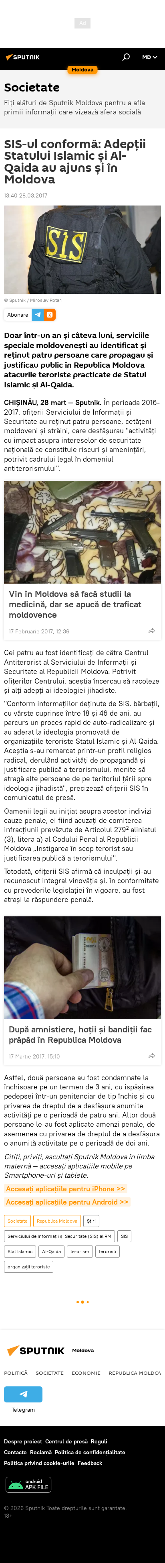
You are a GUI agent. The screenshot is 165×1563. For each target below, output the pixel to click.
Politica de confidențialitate (90, 1452)
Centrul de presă (66, 1441)
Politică (16, 1372)
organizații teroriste (29, 1267)
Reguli (99, 1441)
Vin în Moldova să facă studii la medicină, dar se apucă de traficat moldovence (75, 604)
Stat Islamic (20, 1251)
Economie (86, 1372)
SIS (124, 1236)
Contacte (15, 1452)
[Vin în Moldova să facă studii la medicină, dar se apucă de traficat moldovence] (82, 532)
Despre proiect (23, 1441)
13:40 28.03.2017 (25, 195)
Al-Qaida (51, 1251)
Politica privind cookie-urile (39, 1463)
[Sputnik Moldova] (24, 60)
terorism (79, 1251)
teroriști (107, 1251)
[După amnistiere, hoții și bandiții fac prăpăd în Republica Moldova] (82, 967)
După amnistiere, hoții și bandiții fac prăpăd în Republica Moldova (80, 1034)
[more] (152, 631)
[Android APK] (28, 1486)
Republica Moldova (57, 1221)
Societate (17, 1221)
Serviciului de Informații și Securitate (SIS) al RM (59, 1236)
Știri (91, 1221)
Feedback (90, 1463)
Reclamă (41, 1452)
